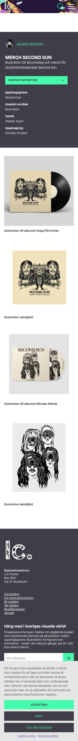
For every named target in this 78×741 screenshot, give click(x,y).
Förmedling (11, 594)
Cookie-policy (26, 736)
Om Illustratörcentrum (18, 598)
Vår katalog (11, 606)
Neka (39, 716)
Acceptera (39, 705)
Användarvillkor (48, 736)
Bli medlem (11, 602)
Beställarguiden (14, 609)
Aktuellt (9, 613)
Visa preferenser (39, 728)
